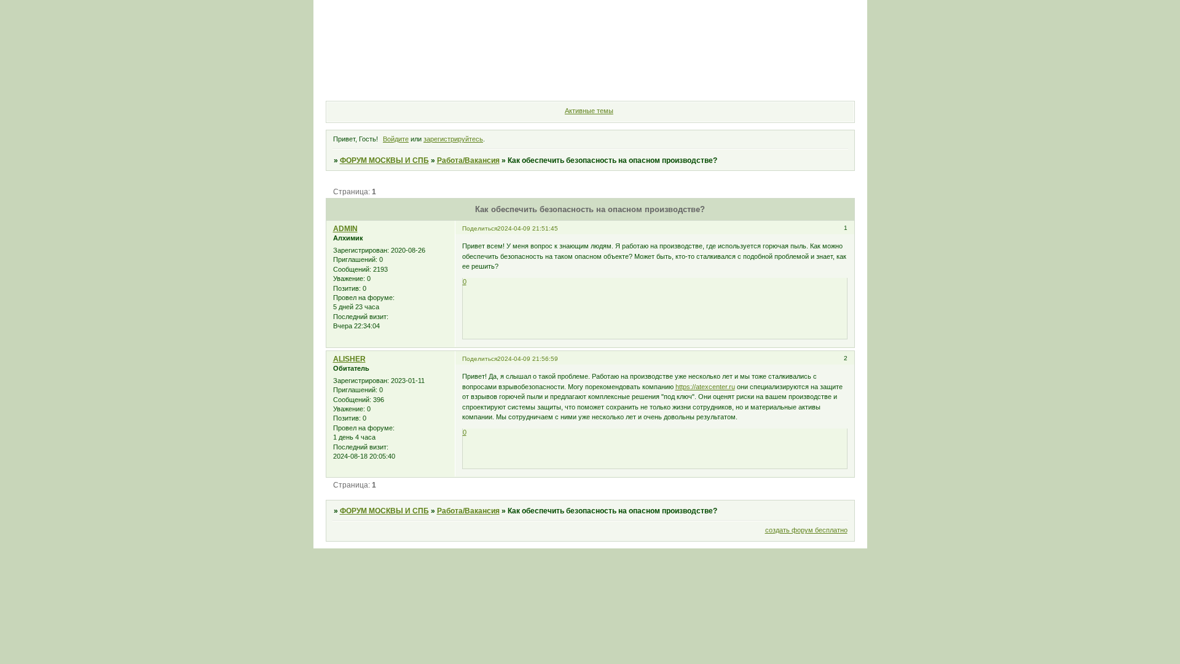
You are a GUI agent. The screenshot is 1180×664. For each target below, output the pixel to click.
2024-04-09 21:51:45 (527, 228)
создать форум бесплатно (806, 530)
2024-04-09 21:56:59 (527, 358)
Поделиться (479, 228)
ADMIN (345, 228)
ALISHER (349, 359)
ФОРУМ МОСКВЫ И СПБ (384, 160)
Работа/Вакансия (468, 160)
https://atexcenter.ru (705, 386)
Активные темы (589, 110)
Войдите (396, 139)
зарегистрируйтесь (453, 139)
